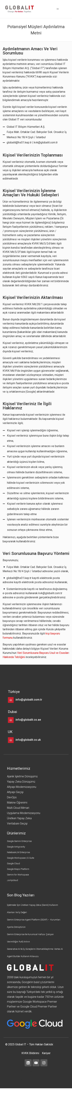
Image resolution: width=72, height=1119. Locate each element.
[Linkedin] (28, 1062)
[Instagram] (43, 1062)
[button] (58, 9)
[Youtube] (36, 1062)
